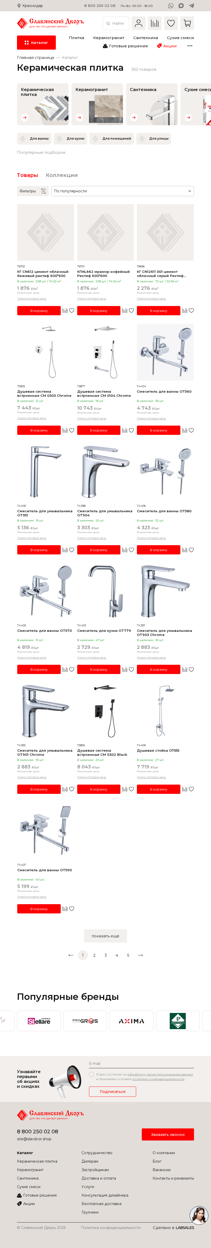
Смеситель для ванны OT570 (44, 631)
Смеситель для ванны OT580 (164, 511)
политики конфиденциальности (158, 1079)
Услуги (88, 1186)
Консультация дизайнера (105, 1195)
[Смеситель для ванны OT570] (45, 591)
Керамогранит (30, 1170)
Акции (29, 1203)
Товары (27, 175)
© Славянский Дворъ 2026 (41, 1227)
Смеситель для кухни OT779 (104, 631)
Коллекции (62, 175)
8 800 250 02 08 (37, 1131)
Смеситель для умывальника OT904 (105, 513)
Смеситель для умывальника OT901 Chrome (45, 752)
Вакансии (162, 1170)
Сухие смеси (28, 1186)
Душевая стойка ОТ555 (158, 750)
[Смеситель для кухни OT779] (105, 591)
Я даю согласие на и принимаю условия (144, 1076)
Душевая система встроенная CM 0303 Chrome (44, 393)
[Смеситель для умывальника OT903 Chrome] (165, 591)
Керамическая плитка (37, 1161)
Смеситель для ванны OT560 (164, 391)
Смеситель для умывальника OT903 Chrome (164, 633)
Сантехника (28, 1178)
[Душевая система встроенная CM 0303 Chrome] (45, 352)
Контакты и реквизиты (173, 1178)
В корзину (39, 311)
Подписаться (112, 1091)
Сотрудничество (97, 1153)
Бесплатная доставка (101, 1203)
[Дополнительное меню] (190, 46)
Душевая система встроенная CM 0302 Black (102, 752)
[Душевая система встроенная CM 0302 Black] (105, 711)
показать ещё (105, 935)
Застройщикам (95, 1170)
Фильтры (28, 191)
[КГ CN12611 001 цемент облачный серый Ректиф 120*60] (165, 232)
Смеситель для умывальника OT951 (45, 513)
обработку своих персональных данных (160, 1074)
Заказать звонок (168, 1134)
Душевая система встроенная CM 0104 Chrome (104, 393)
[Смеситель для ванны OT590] (45, 830)
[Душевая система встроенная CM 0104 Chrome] (105, 352)
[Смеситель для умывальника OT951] (45, 472)
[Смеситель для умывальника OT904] (105, 472)
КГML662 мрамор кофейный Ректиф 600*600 (103, 274)
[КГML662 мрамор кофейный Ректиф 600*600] (105, 232)
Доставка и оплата (99, 1178)
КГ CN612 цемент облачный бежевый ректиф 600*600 (42, 274)
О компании (164, 1153)
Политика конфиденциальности (110, 1227)
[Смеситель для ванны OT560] (165, 352)
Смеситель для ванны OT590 (44, 870)
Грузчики (90, 1212)
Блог (157, 1161)
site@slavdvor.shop (34, 1139)
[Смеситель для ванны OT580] (165, 472)
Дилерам (90, 1161)
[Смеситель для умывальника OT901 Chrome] (45, 711)
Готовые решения (40, 1195)
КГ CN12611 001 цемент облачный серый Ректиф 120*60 (160, 274)
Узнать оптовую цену (31, 298)
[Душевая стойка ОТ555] (165, 711)
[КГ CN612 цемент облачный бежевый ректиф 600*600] (45, 232)
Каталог (25, 1153)
